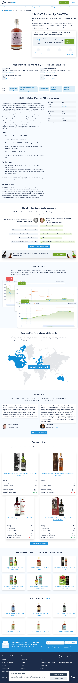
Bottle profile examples (7, 662)
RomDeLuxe (55, 427)
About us (62, 7)
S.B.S (63, 104)
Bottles (16, 7)
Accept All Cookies (58, 674)
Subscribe (71, 642)
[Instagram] (71, 677)
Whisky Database (6, 671)
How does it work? (10, 78)
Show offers (68, 41)
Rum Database (9, 10)
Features (6, 7)
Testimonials (43, 7)
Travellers (64, 106)
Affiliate (23, 668)
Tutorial (23, 662)
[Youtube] (74, 677)
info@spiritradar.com (66, 662)
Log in (73, 2)
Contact (71, 7)
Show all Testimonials (39, 432)
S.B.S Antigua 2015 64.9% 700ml (64, 632)
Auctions (25, 7)
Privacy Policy (43, 665)
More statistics (10, 72)
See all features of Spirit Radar (39, 246)
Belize (63, 109)
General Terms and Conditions (47, 662)
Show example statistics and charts (53, 78)
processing (66, 647)
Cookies (42, 668)
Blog (33, 7)
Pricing (53, 7)
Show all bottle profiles (39, 543)
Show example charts (49, 72)
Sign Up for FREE (59, 254)
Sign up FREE (63, 2)
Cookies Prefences (58, 678)
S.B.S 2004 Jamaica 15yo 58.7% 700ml (13, 632)
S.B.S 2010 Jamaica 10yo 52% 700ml (39, 632)
